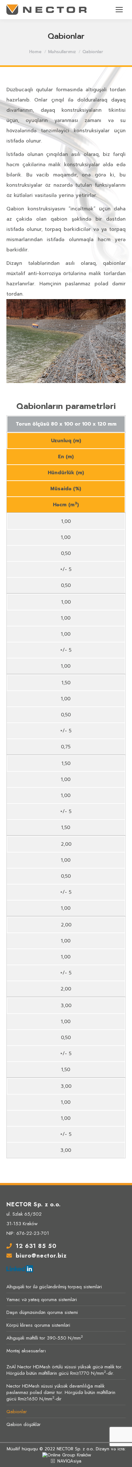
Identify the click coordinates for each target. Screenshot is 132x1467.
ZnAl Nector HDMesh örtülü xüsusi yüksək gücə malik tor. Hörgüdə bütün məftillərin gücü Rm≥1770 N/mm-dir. (64, 1370)
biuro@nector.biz (41, 1255)
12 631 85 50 (36, 1246)
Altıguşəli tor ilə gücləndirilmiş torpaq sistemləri (54, 1287)
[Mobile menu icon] (119, 9)
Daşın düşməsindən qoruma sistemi (42, 1312)
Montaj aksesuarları (26, 1351)
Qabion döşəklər (23, 1424)
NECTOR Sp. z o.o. (75, 1449)
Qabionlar (16, 1411)
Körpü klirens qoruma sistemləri (38, 1325)
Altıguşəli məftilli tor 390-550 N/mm (44, 1338)
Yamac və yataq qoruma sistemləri (41, 1299)
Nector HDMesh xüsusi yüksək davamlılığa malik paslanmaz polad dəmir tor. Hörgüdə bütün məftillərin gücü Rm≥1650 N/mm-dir (60, 1392)
